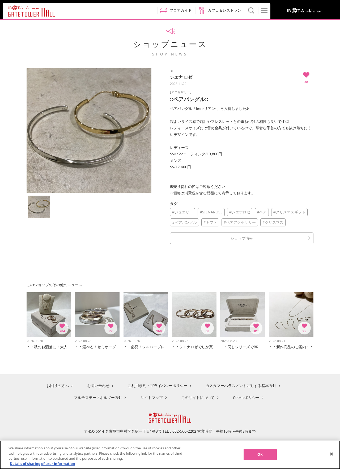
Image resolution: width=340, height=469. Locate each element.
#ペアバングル (184, 222)
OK (259, 454)
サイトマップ (152, 397)
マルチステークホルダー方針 (98, 397)
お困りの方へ (57, 385)
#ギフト (210, 222)
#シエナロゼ (239, 211)
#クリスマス (272, 222)
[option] (89, 130)
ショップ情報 (242, 238)
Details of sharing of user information (42, 463)
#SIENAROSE (211, 211)
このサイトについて (198, 397)
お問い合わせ (98, 385)
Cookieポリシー (246, 397)
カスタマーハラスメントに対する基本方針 (241, 385)
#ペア (262, 211)
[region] (170, 454)
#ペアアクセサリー (240, 222)
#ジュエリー (182, 211)
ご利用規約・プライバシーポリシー (157, 385)
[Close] (331, 454)
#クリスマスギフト (289, 211)
